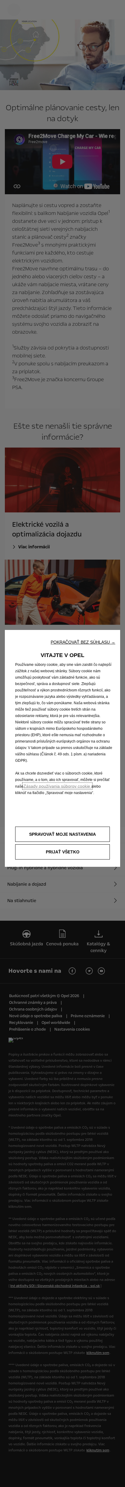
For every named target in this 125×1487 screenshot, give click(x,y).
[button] (83, 642)
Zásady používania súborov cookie (57, 786)
